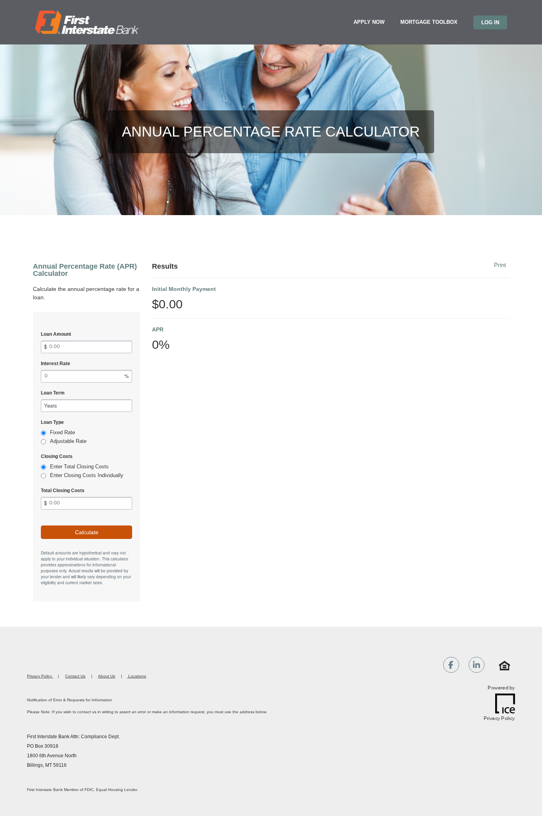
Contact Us (75, 676)
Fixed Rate (62, 432)
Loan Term (53, 393)
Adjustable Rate (68, 441)
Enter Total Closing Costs (79, 467)
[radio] (43, 433)
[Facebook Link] (451, 666)
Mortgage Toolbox (428, 22)
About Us (106, 676)
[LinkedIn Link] (476, 666)
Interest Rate (55, 363)
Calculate (86, 532)
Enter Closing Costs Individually (86, 475)
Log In (490, 22)
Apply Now (369, 22)
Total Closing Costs (63, 490)
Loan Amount (56, 334)
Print (500, 265)
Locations (137, 676)
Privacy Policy (39, 676)
